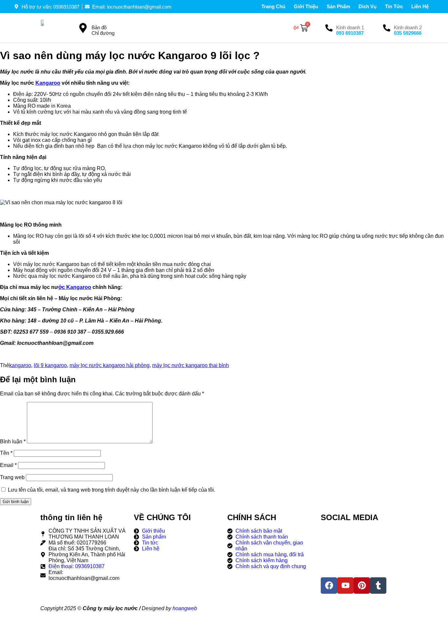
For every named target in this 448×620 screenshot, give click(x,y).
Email (8, 465)
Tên (6, 453)
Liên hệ (420, 6)
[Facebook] (329, 585)
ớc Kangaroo (74, 287)
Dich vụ (367, 6)
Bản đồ (99, 27)
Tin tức (394, 6)
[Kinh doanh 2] (386, 28)
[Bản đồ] (83, 28)
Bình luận (13, 441)
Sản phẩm (338, 6)
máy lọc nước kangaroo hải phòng (110, 365)
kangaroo (20, 365)
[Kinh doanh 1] (329, 28)
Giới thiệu (306, 6)
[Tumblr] (378, 585)
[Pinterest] (362, 585)
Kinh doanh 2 (408, 27)
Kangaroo (47, 83)
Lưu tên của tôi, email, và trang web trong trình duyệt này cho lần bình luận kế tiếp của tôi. (111, 490)
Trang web (12, 477)
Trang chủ (273, 6)
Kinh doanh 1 (350, 27)
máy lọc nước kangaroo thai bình (190, 365)
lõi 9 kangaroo (50, 365)
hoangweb (185, 608)
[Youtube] (345, 585)
